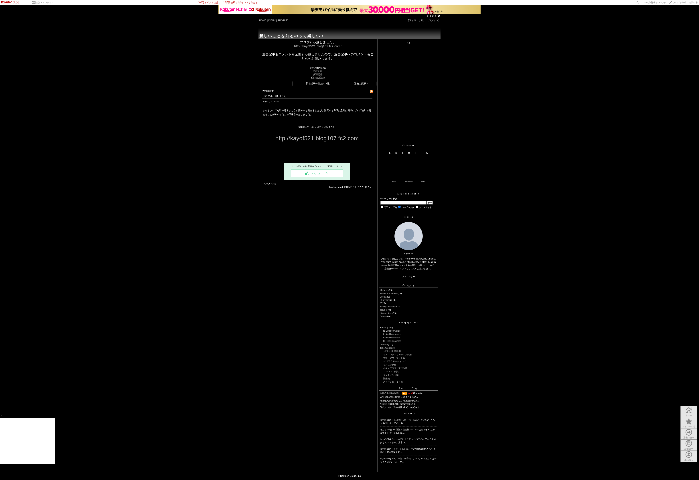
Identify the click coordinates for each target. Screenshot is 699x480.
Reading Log (386, 327)
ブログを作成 (679, 2)
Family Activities (388, 306)
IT (381, 303)
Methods (384, 290)
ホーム (689, 415)
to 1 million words (391, 331)
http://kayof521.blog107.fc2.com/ (317, 46)
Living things (386, 313)
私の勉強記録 (318, 77)
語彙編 (386, 378)
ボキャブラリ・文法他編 (395, 368)
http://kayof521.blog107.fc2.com (317, 138)
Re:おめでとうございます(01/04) (408, 439)
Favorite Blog (408, 388)
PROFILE (283, 20)
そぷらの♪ (385, 429)
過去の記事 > (361, 83)
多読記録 (318, 71)
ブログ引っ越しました (274, 96)
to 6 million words (391, 337)
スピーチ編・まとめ (393, 382)
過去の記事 (688, 437)
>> (655, 2)
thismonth (409, 181)
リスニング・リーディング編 (397, 354)
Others (276, 102)
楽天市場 (693, 2)
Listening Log (386, 344)
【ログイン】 (433, 20)
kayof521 (384, 420)
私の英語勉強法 (387, 348)
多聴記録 (318, 74)
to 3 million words (391, 334)
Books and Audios (389, 293)
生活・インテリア (45, 2)
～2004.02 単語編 (392, 351)
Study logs (385, 300)
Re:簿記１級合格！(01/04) (406, 429)
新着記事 (688, 448)
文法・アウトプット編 (394, 358)
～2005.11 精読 (390, 371)
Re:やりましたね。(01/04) (405, 449)
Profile (408, 217)
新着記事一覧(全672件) (318, 83)
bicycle (383, 310)
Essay (383, 297)
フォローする (688, 426)
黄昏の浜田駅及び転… (391, 393)
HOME (262, 20)
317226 (432, 16)
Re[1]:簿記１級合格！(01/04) (406, 420)
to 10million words (392, 341)
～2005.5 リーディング (394, 361)
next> (422, 181)
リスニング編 (389, 364)
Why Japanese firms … (391, 397)
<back (395, 181)
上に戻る (688, 460)
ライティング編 (390, 375)
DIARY (272, 20)
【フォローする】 (416, 20)
